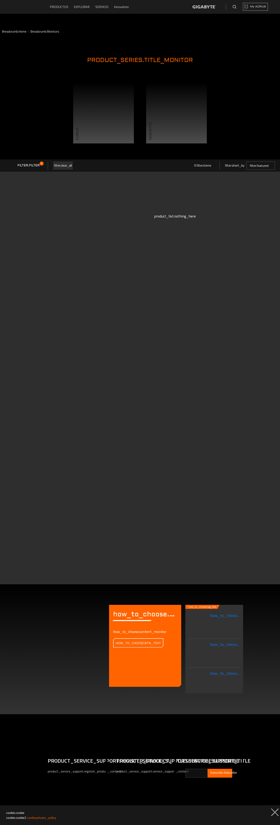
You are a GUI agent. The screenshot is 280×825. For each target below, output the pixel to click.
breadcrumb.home (14, 31)
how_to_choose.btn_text (138, 643)
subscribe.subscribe (221, 772)
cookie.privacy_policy (41, 817)
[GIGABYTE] (204, 7)
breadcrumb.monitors (45, 31)
